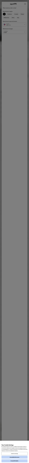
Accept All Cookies (14, 460)
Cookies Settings (14, 453)
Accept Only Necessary (14, 457)
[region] (14, 452)
